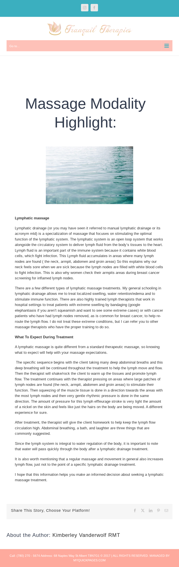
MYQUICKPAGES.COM (89, 560)
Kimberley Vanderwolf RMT (86, 535)
